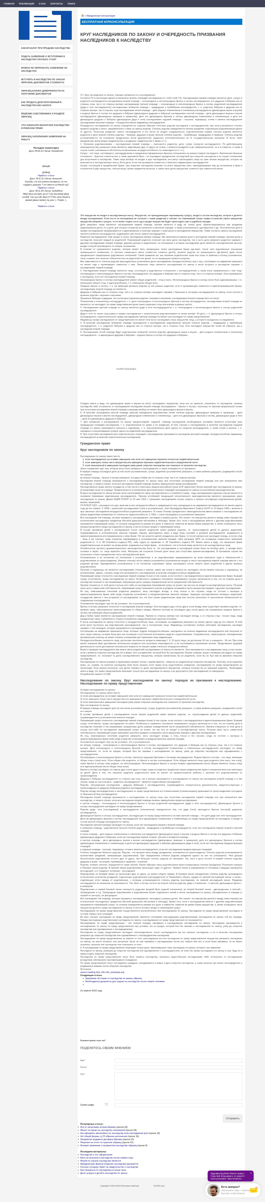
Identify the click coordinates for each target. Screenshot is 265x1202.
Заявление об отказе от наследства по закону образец (113, 978)
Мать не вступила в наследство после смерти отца (106, 1157)
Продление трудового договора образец (101, 1139)
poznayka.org (117, 972)
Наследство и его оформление (96, 1154)
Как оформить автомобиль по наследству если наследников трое (114, 1133)
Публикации (26, 3)
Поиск (71, 3)
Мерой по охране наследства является (100, 1160)
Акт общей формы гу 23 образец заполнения (103, 1136)
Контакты (56, 3)
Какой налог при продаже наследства (45, 48)
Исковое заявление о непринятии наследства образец (108, 1145)
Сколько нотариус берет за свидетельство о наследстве (109, 1167)
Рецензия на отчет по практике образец (100, 1142)
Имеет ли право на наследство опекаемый (102, 1130)
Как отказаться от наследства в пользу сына (103, 1170)
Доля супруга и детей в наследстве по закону (103, 1173)
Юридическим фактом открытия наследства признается (109, 1164)
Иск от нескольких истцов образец (98, 1127)
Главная (9, 3)
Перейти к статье (46, 175)
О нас (42, 3)
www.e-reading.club (90, 972)
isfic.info (105, 972)
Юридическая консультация (101, 15)
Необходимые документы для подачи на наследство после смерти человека (125, 981)
